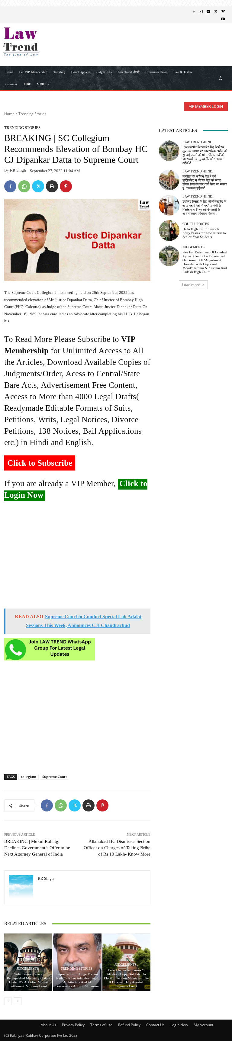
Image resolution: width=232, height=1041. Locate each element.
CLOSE (218, 38)
